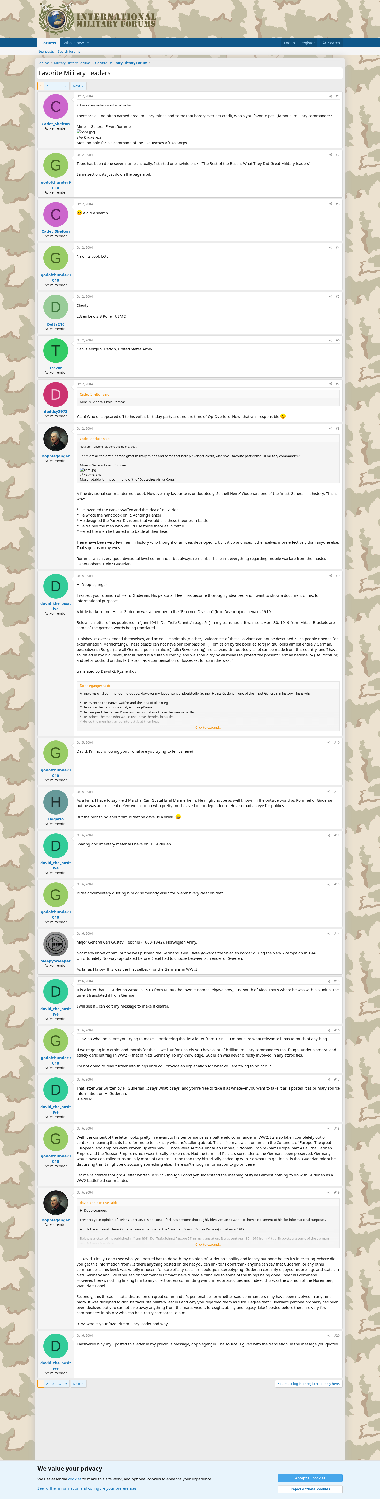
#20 (337, 1335)
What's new (74, 42)
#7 (338, 384)
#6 (338, 340)
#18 (337, 1128)
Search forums (69, 51)
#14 (337, 933)
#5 (338, 296)
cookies (74, 1478)
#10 (337, 742)
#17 (337, 1079)
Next (76, 86)
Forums (48, 42)
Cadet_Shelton (56, 123)
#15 (337, 981)
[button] (88, 42)
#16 (337, 1030)
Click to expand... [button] (208, 727)
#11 (337, 791)
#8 (338, 428)
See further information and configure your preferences (86, 1488)
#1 (338, 96)
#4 (338, 247)
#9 (338, 576)
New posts (45, 51)
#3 (338, 204)
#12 (337, 835)
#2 (338, 154)
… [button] (59, 86)
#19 (337, 1192)
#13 (337, 884)
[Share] (330, 96)
